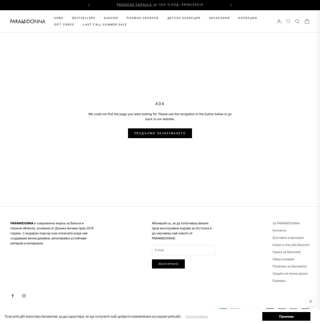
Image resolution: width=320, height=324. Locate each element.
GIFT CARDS (64, 24)
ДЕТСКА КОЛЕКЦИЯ (184, 18)
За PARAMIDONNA (286, 223)
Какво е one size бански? (291, 245)
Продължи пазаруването (160, 133)
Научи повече (197, 316)
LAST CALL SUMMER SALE (105, 24)
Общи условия (283, 259)
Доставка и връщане (288, 237)
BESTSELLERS (84, 18)
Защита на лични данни (290, 273)
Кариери (279, 280)
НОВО (59, 18)
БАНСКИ (111, 18)
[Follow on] (12, 296)
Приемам (286, 316)
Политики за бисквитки (290, 266)
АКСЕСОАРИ (219, 18)
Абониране (168, 263)
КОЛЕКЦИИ (247, 18)
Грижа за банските (287, 252)
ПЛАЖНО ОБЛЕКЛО (143, 18)
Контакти (279, 230)
